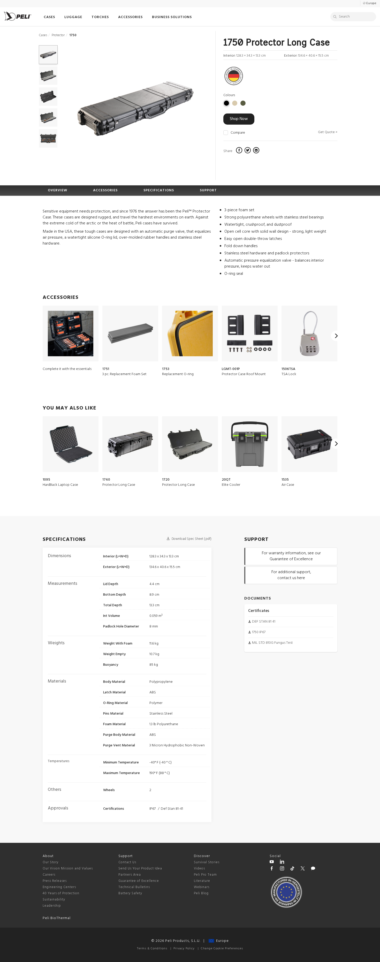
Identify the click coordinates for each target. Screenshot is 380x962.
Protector (58, 35)
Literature (202, 881)
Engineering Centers (59, 887)
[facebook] (240, 151)
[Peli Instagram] (282, 869)
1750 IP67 (258, 632)
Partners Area (129, 874)
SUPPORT (208, 190)
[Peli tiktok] (292, 869)
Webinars (201, 887)
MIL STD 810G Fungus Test (272, 643)
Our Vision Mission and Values (68, 868)
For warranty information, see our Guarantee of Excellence (291, 556)
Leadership (52, 905)
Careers (49, 874)
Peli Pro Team (205, 874)
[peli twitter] (303, 869)
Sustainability (54, 899)
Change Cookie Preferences (222, 948)
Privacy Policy (184, 948)
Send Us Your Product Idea (140, 868)
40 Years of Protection (61, 893)
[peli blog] (313, 869)
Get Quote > (327, 132)
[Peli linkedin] (282, 862)
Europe (221, 941)
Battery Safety (130, 893)
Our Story (50, 862)
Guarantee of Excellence (138, 881)
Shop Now (239, 119)
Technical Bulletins (134, 887)
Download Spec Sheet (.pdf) (191, 539)
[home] (17, 16)
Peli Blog (201, 893)
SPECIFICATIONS (158, 190)
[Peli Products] (272, 869)
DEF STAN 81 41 (263, 622)
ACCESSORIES (105, 190)
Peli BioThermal (57, 918)
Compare (238, 132)
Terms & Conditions (152, 948)
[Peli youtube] (272, 862)
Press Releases (55, 881)
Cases (43, 35)
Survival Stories (206, 862)
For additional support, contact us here (291, 575)
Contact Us (127, 862)
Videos (199, 868)
